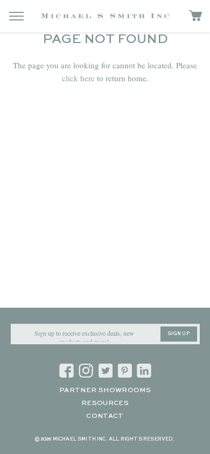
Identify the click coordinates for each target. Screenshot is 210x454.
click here (78, 78)
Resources (105, 403)
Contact (105, 416)
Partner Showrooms (105, 390)
